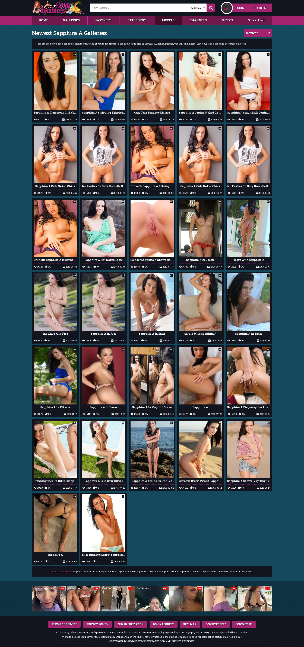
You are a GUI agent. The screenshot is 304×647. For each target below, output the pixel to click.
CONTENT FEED (216, 624)
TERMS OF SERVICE (64, 624)
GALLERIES (71, 20)
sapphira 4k (90, 571)
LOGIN (240, 8)
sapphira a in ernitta (148, 571)
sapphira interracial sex (215, 571)
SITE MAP (189, 624)
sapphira (77, 571)
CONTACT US (244, 624)
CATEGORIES (137, 20)
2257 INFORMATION (131, 624)
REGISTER (261, 8)
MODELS (168, 20)
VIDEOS (227, 20)
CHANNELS (198, 20)
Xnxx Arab (256, 20)
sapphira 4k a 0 (126, 571)
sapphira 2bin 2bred (241, 571)
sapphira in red (107, 571)
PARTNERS (103, 20)
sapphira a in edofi (190, 571)
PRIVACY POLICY (97, 624)
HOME (43, 20)
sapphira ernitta (169, 571)
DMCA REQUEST (163, 624)
